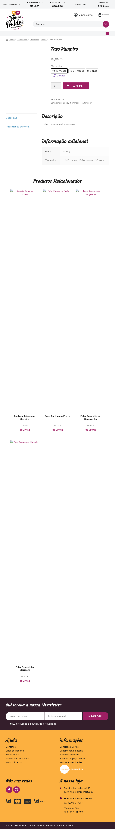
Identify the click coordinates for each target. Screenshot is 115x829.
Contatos (11, 747)
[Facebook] (9, 789)
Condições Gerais (69, 747)
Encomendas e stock (71, 750)
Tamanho (56, 66)
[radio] (59, 71)
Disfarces (34, 39)
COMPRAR (78, 85)
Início (12, 39)
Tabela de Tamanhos (17, 758)
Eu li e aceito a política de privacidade (34, 723)
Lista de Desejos (15, 750)
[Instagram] (16, 789)
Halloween (22, 39)
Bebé (44, 39)
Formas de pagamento (72, 758)
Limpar (61, 75)
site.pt (71, 825)
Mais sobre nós (14, 762)
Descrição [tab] (11, 117)
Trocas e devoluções (71, 762)
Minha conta (85, 14)
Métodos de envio (69, 754)
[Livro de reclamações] (84, 769)
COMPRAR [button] (24, 430)
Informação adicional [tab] (18, 126)
